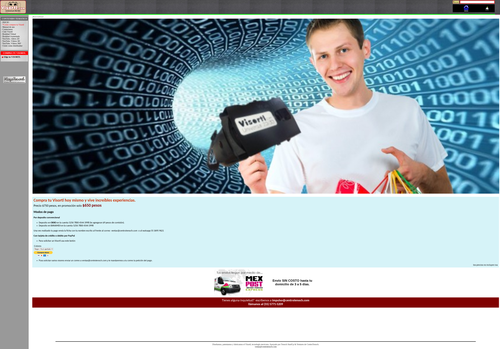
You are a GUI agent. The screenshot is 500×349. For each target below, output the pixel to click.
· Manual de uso (8, 27)
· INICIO (5, 22)
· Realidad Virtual (8, 34)
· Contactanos (7, 29)
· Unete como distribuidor (11, 46)
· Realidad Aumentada (10, 36)
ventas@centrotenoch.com (124, 231)
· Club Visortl (6, 32)
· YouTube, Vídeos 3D (10, 41)
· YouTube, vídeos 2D (10, 39)
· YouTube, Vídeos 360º (11, 43)
